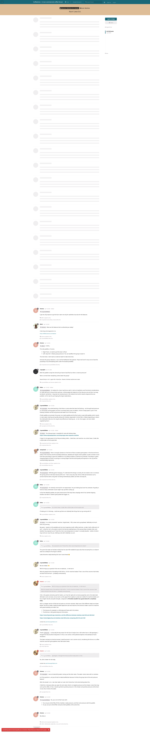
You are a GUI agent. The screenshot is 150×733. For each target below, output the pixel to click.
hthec (43, 433)
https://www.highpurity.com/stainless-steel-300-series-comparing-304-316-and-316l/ (62, 618)
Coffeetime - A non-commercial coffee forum (48, 2)
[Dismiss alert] (48, 729)
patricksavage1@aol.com (51, 621)
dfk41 (43, 346)
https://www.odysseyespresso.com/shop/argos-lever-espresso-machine (59, 435)
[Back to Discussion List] (2, 2)
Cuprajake (44, 408)
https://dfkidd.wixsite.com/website (48, 333)
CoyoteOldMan (46, 311)
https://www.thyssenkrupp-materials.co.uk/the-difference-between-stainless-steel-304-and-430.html (67, 615)
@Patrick (46, 633)
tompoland (45, 473)
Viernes (44, 327)
